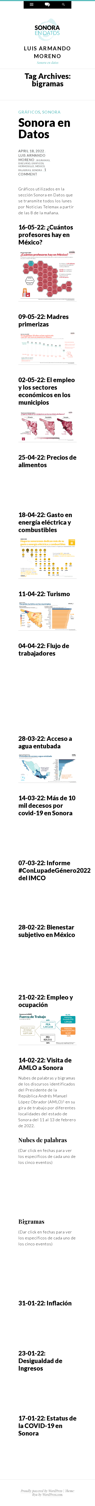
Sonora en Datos (44, 128)
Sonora (51, 112)
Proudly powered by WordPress (41, 1491)
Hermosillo (26, 166)
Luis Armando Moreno (32, 157)
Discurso (24, 163)
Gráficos (29, 112)
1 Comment (32, 172)
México (40, 166)
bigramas (42, 160)
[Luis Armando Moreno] (47, 29)
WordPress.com (52, 1495)
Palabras (24, 170)
